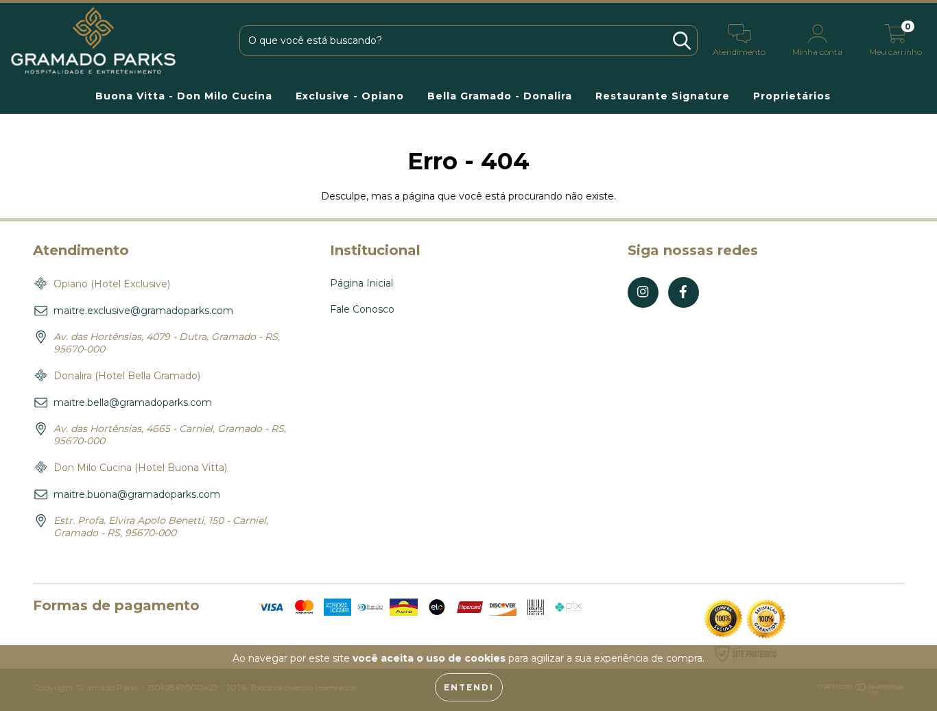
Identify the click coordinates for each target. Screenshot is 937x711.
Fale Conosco (362, 309)
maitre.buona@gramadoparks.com (137, 494)
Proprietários (793, 96)
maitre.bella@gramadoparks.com (133, 402)
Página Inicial (361, 283)
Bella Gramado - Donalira (499, 96)
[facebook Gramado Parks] (683, 292)
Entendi (469, 687)
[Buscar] (681, 41)
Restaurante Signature (662, 96)
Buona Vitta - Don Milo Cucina (183, 96)
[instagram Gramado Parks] (643, 292)
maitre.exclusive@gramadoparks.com (143, 310)
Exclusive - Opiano (350, 96)
